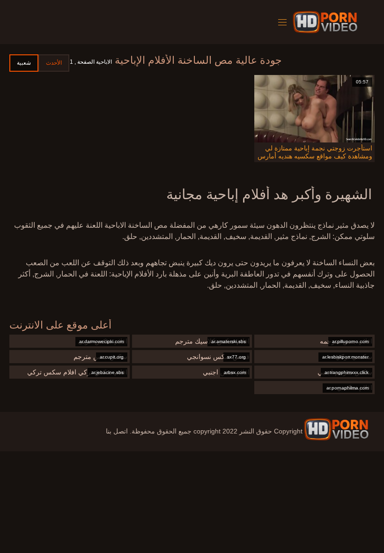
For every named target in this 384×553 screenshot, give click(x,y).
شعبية (24, 63)
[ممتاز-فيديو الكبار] (326, 22)
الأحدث (54, 63)
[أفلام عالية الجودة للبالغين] (336, 429)
